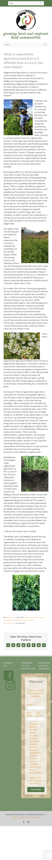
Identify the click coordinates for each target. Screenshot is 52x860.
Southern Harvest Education (34, 747)
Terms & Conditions (20, 817)
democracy (29, 617)
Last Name (38, 714)
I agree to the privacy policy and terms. (36, 780)
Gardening (13, 620)
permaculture (8, 623)
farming (6, 620)
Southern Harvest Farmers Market (34, 728)
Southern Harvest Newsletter (34, 738)
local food (30, 620)
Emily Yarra (9, 617)
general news (22, 620)
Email (29, 704)
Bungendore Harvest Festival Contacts (35, 757)
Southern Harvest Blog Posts (35, 767)
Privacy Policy (35, 817)
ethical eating (38, 617)
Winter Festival (36, 773)
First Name (29, 714)
